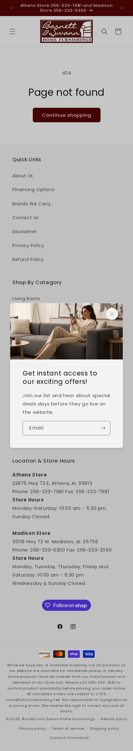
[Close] (112, 314)
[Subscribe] (103, 428)
